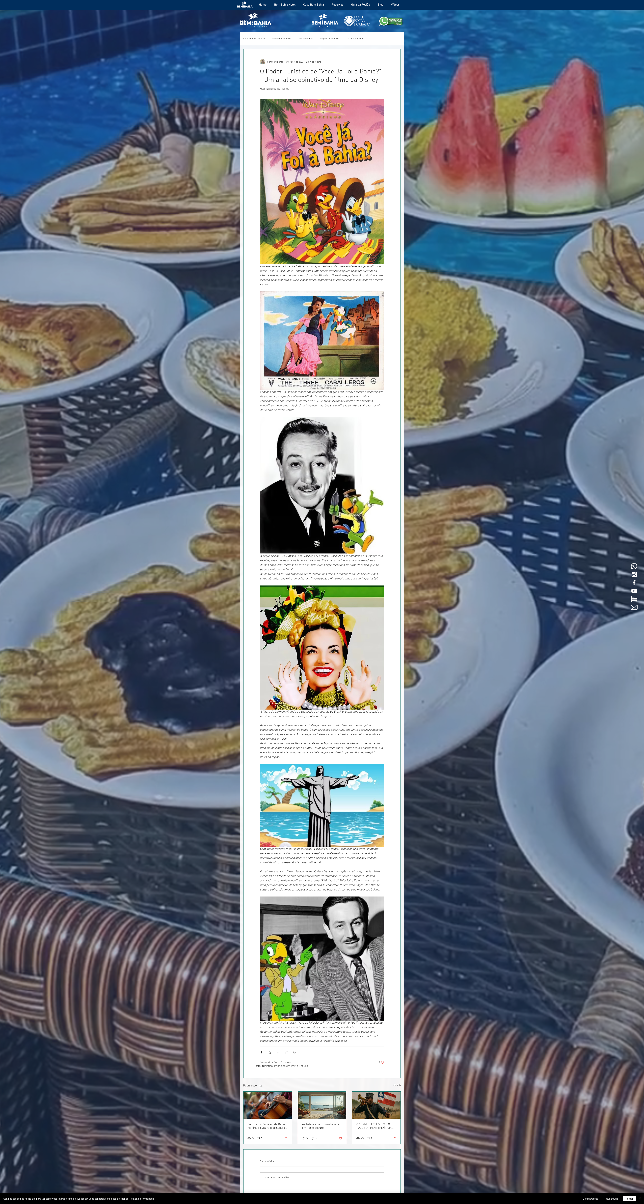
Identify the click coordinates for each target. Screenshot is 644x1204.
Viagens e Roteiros (329, 38)
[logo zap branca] (634, 566)
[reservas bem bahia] (634, 599)
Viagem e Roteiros (282, 38)
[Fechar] (640, 1198)
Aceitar (629, 1198)
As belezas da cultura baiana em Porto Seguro (320, 1126)
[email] (634, 607)
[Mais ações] (382, 62)
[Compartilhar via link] (286, 1052)
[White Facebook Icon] (634, 582)
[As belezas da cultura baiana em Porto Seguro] (322, 1105)
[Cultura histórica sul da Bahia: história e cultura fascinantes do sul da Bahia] (268, 1105)
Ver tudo (397, 1085)
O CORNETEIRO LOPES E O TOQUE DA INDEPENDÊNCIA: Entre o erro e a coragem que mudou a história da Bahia (374, 1126)
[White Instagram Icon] (634, 574)
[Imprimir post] (294, 1052)
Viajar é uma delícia (254, 38)
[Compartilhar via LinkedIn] (278, 1052)
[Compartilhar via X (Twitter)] (269, 1052)
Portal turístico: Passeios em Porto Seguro (281, 1066)
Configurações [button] (590, 1198)
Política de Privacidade (142, 1198)
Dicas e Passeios (355, 38)
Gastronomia (306, 38)
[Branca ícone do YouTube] (634, 590)
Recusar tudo (611, 1198)
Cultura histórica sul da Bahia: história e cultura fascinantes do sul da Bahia (267, 1126)
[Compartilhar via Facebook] (261, 1052)
